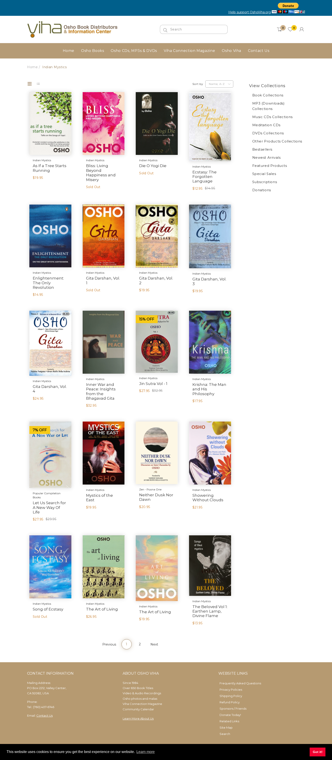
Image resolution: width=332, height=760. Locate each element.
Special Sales (264, 174)
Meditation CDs (266, 125)
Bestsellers (262, 149)
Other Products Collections (277, 141)
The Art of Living (102, 609)
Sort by (197, 84)
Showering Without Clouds (207, 497)
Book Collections (268, 95)
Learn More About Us (138, 718)
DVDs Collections (268, 133)
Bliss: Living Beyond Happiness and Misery (101, 172)
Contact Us (44, 715)
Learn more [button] (145, 752)
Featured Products (269, 165)
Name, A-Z (216, 84)
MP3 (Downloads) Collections (268, 106)
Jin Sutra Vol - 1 (153, 383)
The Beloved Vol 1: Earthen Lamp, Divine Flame (209, 611)
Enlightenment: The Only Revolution (48, 283)
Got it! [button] (318, 752)
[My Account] (301, 29)
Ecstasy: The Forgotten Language (204, 177)
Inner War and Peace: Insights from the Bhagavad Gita (101, 391)
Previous (109, 644)
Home (32, 67)
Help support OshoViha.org (249, 12)
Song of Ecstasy (48, 609)
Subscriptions (264, 182)
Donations (261, 190)
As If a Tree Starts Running (49, 168)
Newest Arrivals (266, 157)
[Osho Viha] (72, 29)
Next (154, 644)
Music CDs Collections (272, 117)
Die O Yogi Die (152, 165)
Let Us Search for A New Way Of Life (49, 507)
